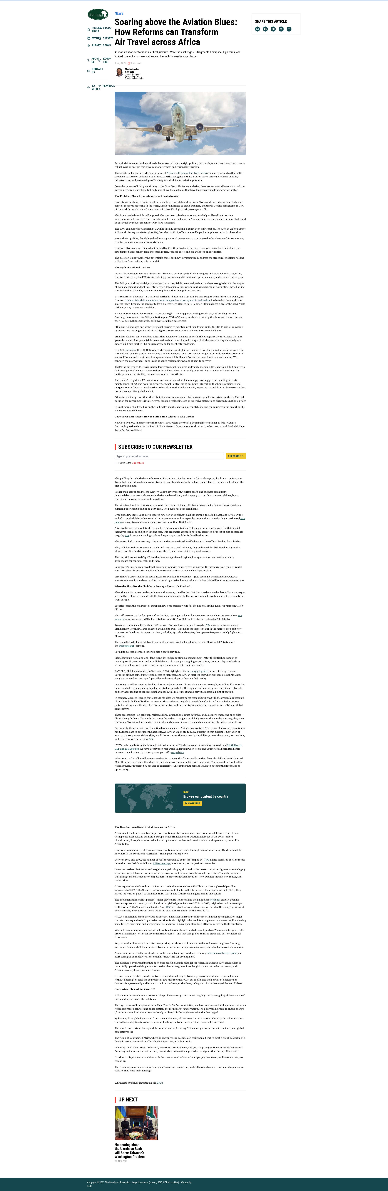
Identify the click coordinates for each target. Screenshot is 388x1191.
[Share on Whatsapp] (257, 29)
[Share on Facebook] (265, 29)
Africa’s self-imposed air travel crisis (187, 173)
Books (106, 45)
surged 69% (177, 752)
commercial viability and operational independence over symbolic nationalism (168, 300)
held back (215, 899)
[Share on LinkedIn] (273, 29)
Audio (95, 45)
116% (167, 907)
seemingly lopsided (197, 671)
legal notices (138, 463)
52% (127, 535)
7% (208, 625)
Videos (106, 27)
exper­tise (106, 60)
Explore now (193, 803)
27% (151, 739)
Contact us (95, 70)
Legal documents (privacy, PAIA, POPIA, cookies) (155, 1182)
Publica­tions (95, 29)
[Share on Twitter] (281, 29)
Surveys (106, 38)
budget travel (126, 645)
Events (95, 38)
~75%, (206, 859)
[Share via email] (289, 29)
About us (95, 60)
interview (131, 350)
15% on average (161, 863)
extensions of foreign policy (222, 953)
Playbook (106, 85)
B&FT (160, 1082)
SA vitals (95, 87)
